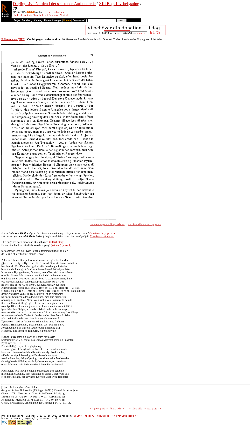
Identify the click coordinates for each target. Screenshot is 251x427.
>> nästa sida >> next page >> (144, 224)
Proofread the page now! (102, 233)
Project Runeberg (23, 20)
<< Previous (51, 15)
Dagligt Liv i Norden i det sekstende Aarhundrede (54, 3)
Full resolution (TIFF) (13, 39)
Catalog (38, 20)
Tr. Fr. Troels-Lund (54, 12)
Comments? (79, 20)
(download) (104, 416)
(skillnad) (56, 245)
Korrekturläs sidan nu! (102, 236)
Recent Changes (52, 20)
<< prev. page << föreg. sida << (107, 224)
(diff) (52, 242)
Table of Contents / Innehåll (28, 15)
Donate (67, 20)
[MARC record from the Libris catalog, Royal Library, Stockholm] (30, 12)
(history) (59, 242)
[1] (18, 343)
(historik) (66, 245)
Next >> (64, 15)
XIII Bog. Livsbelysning (119, 3)
